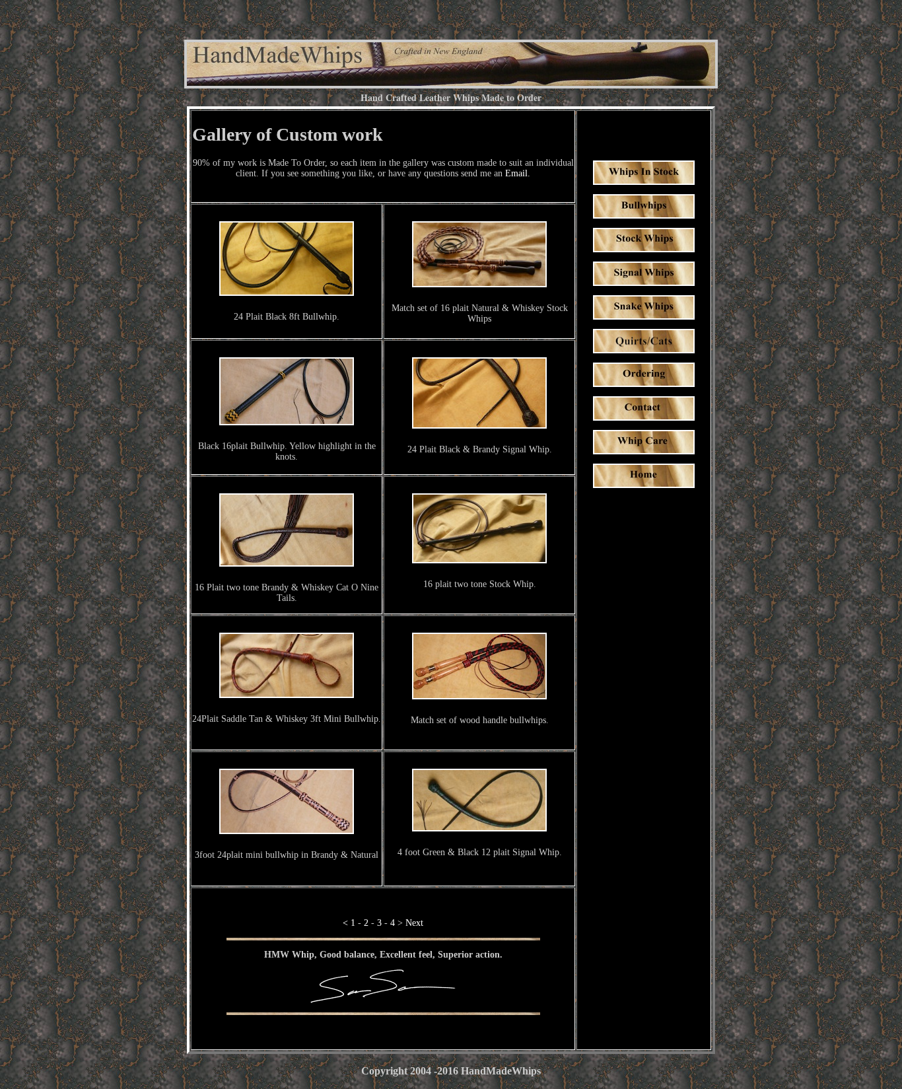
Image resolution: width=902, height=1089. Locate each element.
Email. (517, 173)
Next (414, 923)
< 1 (349, 923)
